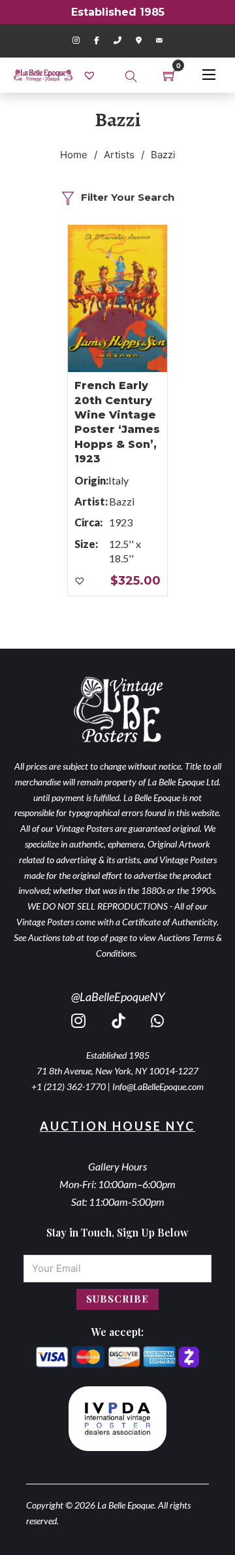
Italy (118, 480)
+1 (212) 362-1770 (68, 1086)
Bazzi (121, 501)
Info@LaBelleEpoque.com (158, 1086)
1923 (121, 522)
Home (73, 154)
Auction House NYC (117, 1126)
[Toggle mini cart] (169, 75)
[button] (80, 581)
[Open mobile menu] (208, 74)
